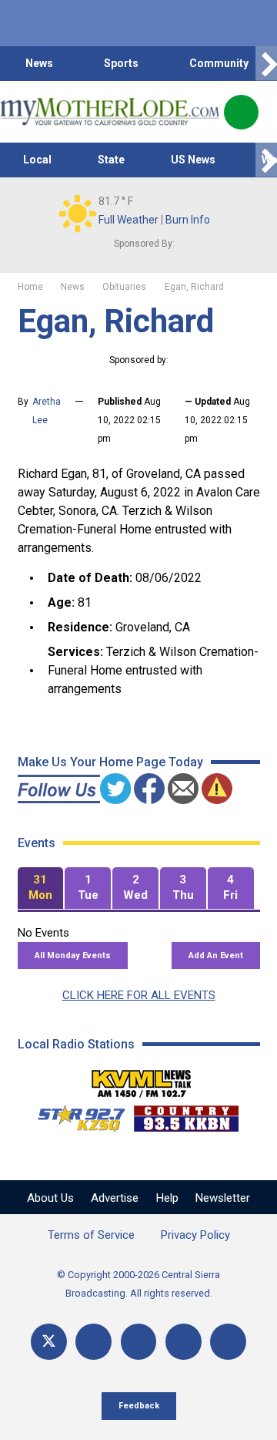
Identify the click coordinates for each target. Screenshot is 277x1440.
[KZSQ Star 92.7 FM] (74, 1114)
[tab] (41, 888)
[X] (49, 1342)
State (111, 159)
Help (167, 1198)
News (39, 63)
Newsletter (222, 1198)
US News (193, 159)
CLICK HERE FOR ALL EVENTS (138, 995)
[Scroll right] (266, 63)
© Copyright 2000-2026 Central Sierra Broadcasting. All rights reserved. (138, 1284)
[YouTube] (139, 1342)
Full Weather (128, 220)
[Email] (183, 1342)
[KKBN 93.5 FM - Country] (186, 1114)
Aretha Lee (46, 411)
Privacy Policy (195, 1235)
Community (219, 63)
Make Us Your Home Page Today (110, 762)
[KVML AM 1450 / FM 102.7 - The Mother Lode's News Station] (142, 1079)
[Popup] (241, 112)
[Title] (228, 1342)
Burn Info (187, 220)
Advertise (114, 1198)
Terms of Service (91, 1235)
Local (37, 159)
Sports (121, 63)
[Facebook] (93, 1342)
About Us (50, 1198)
